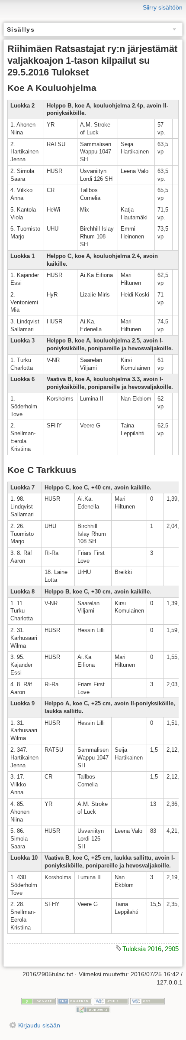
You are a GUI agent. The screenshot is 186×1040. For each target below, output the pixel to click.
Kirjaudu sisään (39, 1025)
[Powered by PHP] (75, 1000)
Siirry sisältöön (163, 7)
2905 (172, 948)
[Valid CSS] (147, 1000)
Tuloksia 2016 (141, 948)
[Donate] (38, 1000)
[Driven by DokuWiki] (93, 1009)
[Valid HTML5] (111, 1000)
